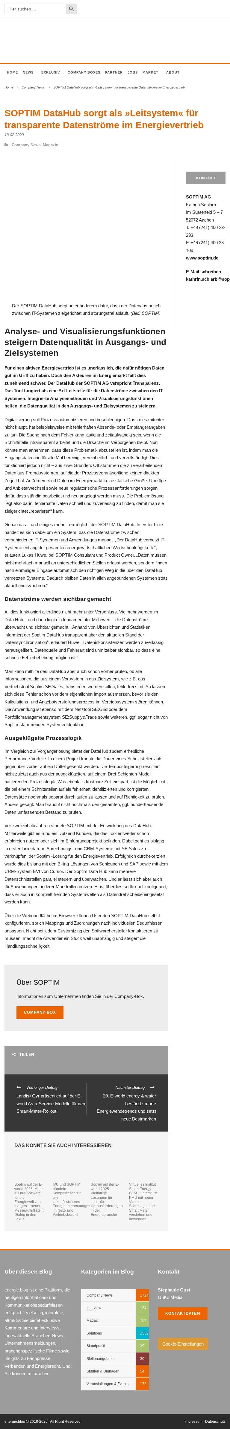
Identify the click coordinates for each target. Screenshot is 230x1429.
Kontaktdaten (182, 1313)
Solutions (94, 1333)
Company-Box (40, 1012)
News (28, 72)
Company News (33, 87)
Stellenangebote (100, 1359)
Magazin (50, 145)
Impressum (193, 1421)
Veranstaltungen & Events (107, 1384)
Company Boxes (84, 72)
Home (12, 72)
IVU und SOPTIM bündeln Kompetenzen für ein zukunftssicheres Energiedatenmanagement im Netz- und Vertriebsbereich (74, 1199)
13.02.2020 (14, 135)
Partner (114, 72)
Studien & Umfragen (103, 1371)
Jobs (133, 72)
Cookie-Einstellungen (183, 1343)
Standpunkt (96, 1346)
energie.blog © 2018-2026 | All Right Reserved (42, 1421)
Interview (94, 1308)
